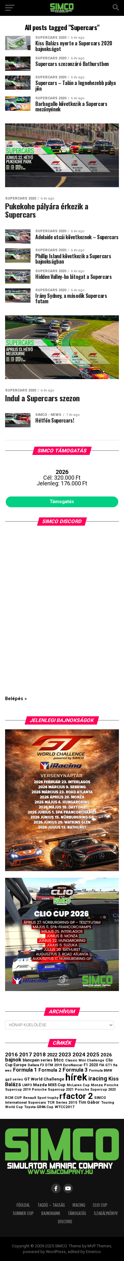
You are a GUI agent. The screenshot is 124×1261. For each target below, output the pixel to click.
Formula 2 (49, 1070)
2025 (92, 1054)
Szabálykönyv (106, 1213)
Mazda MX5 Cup (49, 1084)
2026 (106, 1055)
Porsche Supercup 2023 (95, 1089)
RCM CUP (13, 1098)
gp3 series (14, 1079)
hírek (76, 1077)
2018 (39, 1054)
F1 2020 (91, 1065)
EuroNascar (72, 1065)
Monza (97, 1085)
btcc (59, 1060)
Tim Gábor (89, 1102)
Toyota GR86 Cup (38, 1107)
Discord (65, 1221)
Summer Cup (23, 1213)
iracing (97, 1078)
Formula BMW (100, 1070)
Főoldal (23, 1205)
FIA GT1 (105, 1065)
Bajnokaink (50, 1213)
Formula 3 (75, 1070)
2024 (78, 1054)
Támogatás (62, 501)
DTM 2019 (53, 1065)
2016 (11, 1054)
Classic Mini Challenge (84, 1060)
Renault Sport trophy (40, 1098)
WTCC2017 (64, 1107)
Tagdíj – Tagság (51, 1205)
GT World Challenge (44, 1079)
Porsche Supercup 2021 (52, 1089)
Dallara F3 (36, 1065)
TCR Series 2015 (62, 1102)
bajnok (13, 1060)
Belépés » (16, 698)
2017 (25, 1054)
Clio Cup (100, 1205)
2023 (65, 1054)
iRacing (78, 1205)
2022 (52, 1055)
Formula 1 (25, 1070)
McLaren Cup (78, 1085)
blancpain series (37, 1060)
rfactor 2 (76, 1096)
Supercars (37, 1102)
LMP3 (27, 1085)
